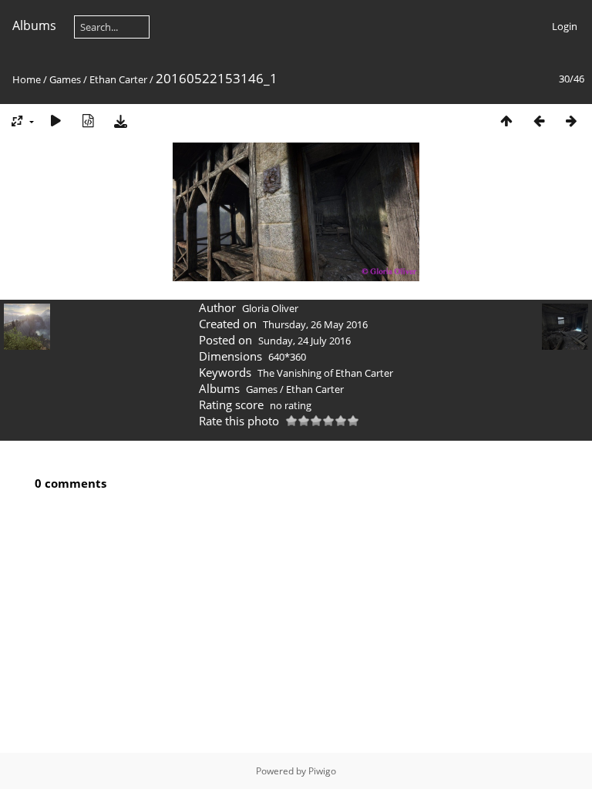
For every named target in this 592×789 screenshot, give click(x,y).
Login (564, 26)
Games (65, 79)
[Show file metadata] (88, 120)
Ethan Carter (118, 79)
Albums (34, 25)
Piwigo (322, 770)
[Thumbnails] (506, 120)
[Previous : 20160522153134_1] (539, 120)
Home (26, 79)
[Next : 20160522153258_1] (571, 120)
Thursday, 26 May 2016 (315, 324)
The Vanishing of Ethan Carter (325, 373)
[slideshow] (55, 120)
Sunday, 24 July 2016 (304, 340)
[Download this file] (120, 120)
